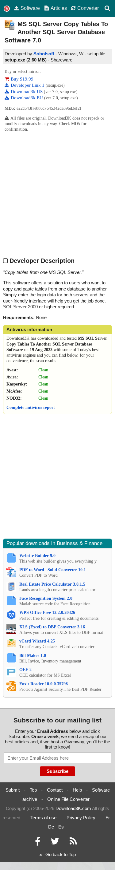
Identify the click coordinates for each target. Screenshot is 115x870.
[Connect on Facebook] (37, 842)
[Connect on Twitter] (55, 842)
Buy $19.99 (22, 79)
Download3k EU (27, 97)
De (51, 826)
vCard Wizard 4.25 (37, 641)
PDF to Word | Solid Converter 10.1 (52, 569)
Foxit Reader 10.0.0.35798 (43, 684)
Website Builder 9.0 (37, 555)
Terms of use (43, 817)
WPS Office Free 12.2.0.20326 (47, 612)
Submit (13, 790)
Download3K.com (73, 808)
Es (61, 826)
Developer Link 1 (28, 85)
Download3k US (27, 91)
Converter (88, 8)
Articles (59, 8)
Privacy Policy (81, 817)
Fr (107, 817)
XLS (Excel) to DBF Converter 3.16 (52, 627)
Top (33, 790)
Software (30, 8)
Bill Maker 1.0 (32, 655)
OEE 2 (25, 669)
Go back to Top (60, 854)
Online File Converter (68, 799)
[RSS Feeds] (73, 842)
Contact (55, 790)
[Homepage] (6, 9)
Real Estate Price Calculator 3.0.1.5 (52, 584)
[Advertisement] (57, 194)
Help (77, 790)
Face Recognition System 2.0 (45, 598)
